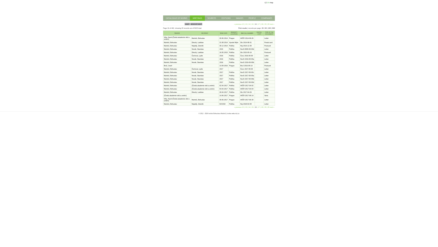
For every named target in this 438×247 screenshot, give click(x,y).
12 (243, 24)
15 (252, 24)
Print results (242, 28)
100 (269, 28)
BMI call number (247, 33)
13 (246, 24)
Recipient (204, 33)
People (252, 18)
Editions (226, 18)
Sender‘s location (234, 33)
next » (272, 24)
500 (273, 28)
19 (265, 24)
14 (249, 24)
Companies (266, 18)
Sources (211, 18)
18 (262, 24)
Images (239, 18)
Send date (223, 33)
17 (259, 24)
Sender (177, 33)
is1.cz (237, 113)
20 (268, 24)
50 (266, 28)
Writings (197, 18)
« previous (238, 24)
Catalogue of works (176, 18)
